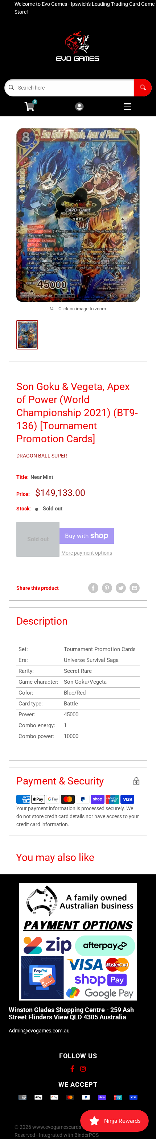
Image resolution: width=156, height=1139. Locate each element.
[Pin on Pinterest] (107, 588)
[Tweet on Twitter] (121, 588)
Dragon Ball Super (41, 456)
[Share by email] (135, 588)
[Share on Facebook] (93, 588)
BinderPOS (86, 1135)
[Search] (143, 87)
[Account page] (79, 107)
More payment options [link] (86, 553)
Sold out (38, 539)
